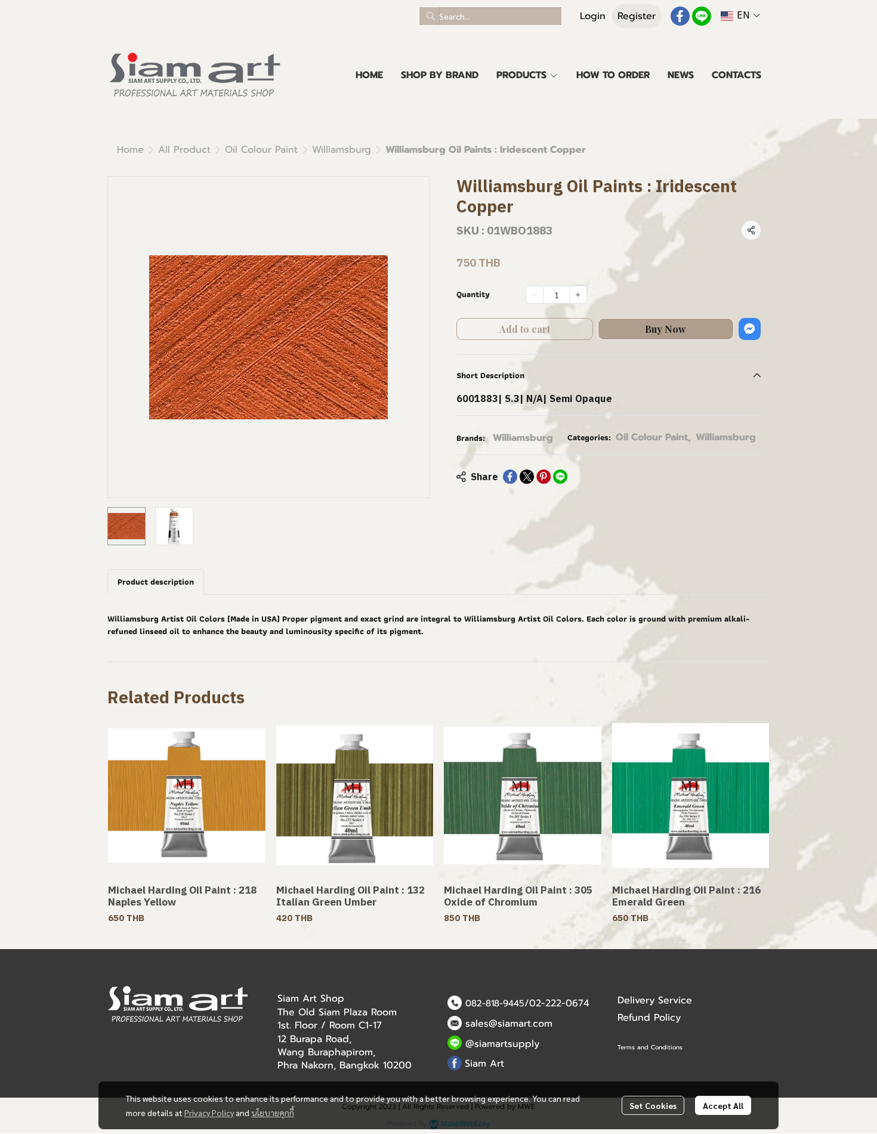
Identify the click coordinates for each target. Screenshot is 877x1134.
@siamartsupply (502, 1044)
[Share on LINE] (560, 476)
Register (636, 16)
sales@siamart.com (508, 1023)
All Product (184, 150)
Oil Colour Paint (261, 150)
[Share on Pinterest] (543, 476)
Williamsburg (341, 150)
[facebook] (680, 16)
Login (593, 16)
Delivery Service (654, 1000)
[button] (490, 16)
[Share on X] (527, 476)
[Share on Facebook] (510, 476)
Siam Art (484, 1063)
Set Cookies (653, 1105)
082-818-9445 (494, 1003)
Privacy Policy (209, 1112)
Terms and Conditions (650, 1047)
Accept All (723, 1105)
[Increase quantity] (578, 294)
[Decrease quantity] (534, 294)
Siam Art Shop (310, 998)
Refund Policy (649, 1018)
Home (130, 150)
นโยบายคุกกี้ (272, 1112)
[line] (701, 16)
